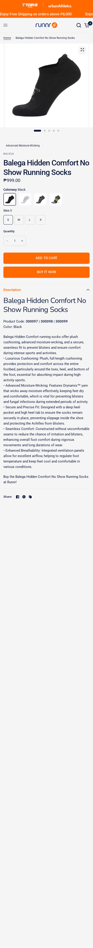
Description (12, 290)
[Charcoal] (40, 199)
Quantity (8, 231)
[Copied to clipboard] (30, 497)
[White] (25, 199)
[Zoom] (82, 49)
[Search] (79, 25)
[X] (24, 497)
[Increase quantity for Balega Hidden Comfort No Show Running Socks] (22, 241)
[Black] (9, 199)
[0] (86, 25)
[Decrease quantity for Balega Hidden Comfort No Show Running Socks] (7, 241)
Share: (7, 496)
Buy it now (46, 272)
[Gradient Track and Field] (55, 199)
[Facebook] (17, 497)
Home (7, 38)
